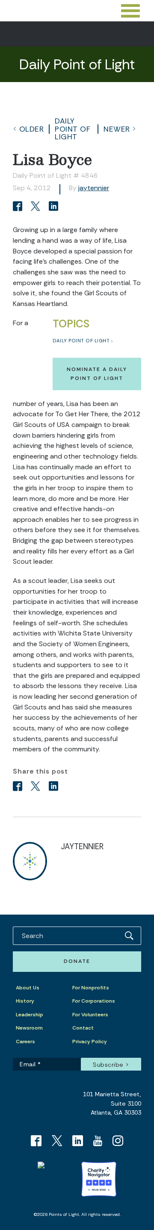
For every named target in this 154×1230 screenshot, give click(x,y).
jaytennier (93, 187)
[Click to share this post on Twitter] (37, 207)
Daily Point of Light (72, 128)
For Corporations (93, 1001)
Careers (25, 1041)
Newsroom (29, 1027)
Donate (77, 961)
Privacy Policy (89, 1041)
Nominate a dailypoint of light (97, 374)
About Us (27, 987)
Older (31, 129)
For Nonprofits (90, 987)
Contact (83, 1027)
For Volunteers (90, 1014)
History (25, 1001)
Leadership (29, 1014)
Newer (117, 129)
